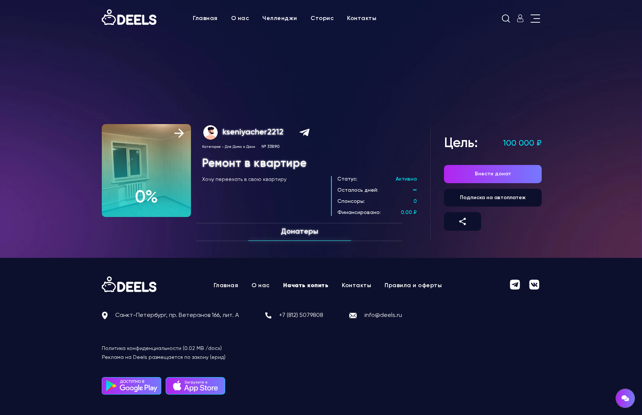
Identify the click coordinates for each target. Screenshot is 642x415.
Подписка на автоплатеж (493, 197)
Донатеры (299, 232)
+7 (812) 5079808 (301, 315)
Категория (211, 147)
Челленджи (279, 19)
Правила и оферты (413, 286)
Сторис (322, 19)
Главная (205, 19)
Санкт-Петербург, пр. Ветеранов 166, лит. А (177, 315)
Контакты (361, 19)
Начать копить (306, 286)
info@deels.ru (383, 315)
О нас (240, 19)
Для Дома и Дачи (240, 147)
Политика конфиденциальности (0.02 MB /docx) (162, 348)
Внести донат (493, 173)
